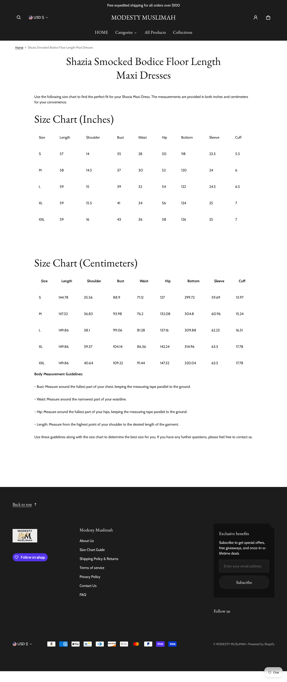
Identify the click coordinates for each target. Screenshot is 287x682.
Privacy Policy (90, 577)
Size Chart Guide (92, 550)
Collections (182, 32)
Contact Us (88, 586)
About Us (87, 541)
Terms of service (92, 568)
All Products (155, 32)
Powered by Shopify (261, 644)
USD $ (39, 17)
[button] (19, 17)
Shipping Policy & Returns (99, 559)
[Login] (255, 17)
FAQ (83, 595)
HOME (101, 32)
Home (19, 47)
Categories (124, 32)
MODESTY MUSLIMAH (231, 644)
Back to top (22, 504)
